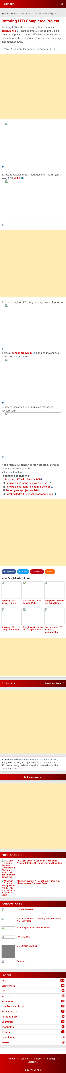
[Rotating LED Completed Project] (11, 616)
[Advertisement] (33, 86)
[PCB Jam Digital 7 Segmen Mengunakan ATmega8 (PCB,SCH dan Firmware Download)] (8, 868)
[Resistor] (9, 963)
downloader (9, 1037)
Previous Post (53, 683)
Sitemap (51, 1058)
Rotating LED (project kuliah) (9, 601)
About (12, 1058)
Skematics (8, 1021)
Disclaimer (33, 1062)
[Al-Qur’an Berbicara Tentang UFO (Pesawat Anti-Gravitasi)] (9, 921)
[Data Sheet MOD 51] (9, 951)
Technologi (8, 1026)
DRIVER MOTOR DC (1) (28, 909)
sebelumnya (9, 30)
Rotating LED (9, 1016)
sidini (17, 178)
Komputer (7, 1001)
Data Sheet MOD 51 (27, 946)
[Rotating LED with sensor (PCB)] (33, 590)
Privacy (38, 1058)
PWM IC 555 (23, 937)
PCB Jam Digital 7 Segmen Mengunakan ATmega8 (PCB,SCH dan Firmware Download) (40, 861)
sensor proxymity (22, 352)
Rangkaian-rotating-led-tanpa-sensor (28, 486)
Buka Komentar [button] (33, 777)
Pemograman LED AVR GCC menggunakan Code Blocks (53, 630)
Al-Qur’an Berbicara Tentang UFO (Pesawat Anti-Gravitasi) (39, 919)
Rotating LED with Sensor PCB (23, 479)
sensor (6, 1042)
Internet (6, 996)
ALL (4, 980)
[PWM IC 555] (9, 939)
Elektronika (8, 985)
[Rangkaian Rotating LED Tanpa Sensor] (33, 616)
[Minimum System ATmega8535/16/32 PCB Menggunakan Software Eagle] (8, 888)
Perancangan (9, 1011)
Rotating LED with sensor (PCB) (32, 601)
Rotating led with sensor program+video (29, 493)
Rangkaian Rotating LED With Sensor (54, 601)
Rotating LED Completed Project (30, 21)
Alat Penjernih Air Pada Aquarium (33, 927)
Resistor (21, 961)
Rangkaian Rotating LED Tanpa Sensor (33, 628)
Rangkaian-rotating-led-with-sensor (27, 482)
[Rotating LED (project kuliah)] (11, 590)
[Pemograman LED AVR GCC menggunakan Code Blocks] (54, 616)
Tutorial (6, 1031)
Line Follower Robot (13, 1006)
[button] (50, 571)
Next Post (10, 683)
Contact (24, 1058)
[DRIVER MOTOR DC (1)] (9, 912)
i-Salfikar (8, 3)
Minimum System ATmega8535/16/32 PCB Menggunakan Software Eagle (38, 882)
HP (3, 990)
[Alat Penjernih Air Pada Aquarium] (9, 930)
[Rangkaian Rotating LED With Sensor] (54, 590)
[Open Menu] (56, 4)
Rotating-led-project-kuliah (22, 490)
